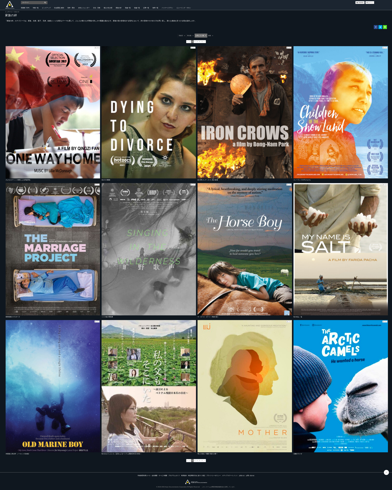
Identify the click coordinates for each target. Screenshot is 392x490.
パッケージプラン (167, 8)
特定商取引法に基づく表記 (196, 475)
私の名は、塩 (297, 317)
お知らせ (242, 475)
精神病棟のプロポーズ (13, 317)
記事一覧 (146, 8)
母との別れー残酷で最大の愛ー (208, 454)
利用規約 (184, 475)
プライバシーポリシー (213, 475)
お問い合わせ (250, 475)
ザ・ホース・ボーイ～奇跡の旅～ (208, 317)
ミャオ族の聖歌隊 (107, 317)
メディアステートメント (230, 475)
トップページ (8, 12)
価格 (209, 35)
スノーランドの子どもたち (302, 180)
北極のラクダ (297, 454)
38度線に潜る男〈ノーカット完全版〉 (18, 454)
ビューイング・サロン (184, 8)
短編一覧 (137, 8)
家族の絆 (118, 8)
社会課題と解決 (59, 8)
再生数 (189, 35)
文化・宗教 (96, 8)
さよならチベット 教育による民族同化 (18, 180)
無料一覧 (155, 8)
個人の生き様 (108, 8)
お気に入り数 (199, 35)
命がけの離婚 (106, 180)
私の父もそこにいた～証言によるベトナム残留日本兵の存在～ (122, 454)
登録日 (181, 35)
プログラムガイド (174, 475)
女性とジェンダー (84, 8)
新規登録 (361, 2)
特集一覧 (36, 8)
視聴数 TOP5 (25, 8)
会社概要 (154, 475)
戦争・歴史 (71, 8)
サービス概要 (163, 475)
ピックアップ (46, 8)
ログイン (370, 2)
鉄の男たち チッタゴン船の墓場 (208, 180)
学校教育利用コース (144, 475)
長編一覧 (128, 8)
